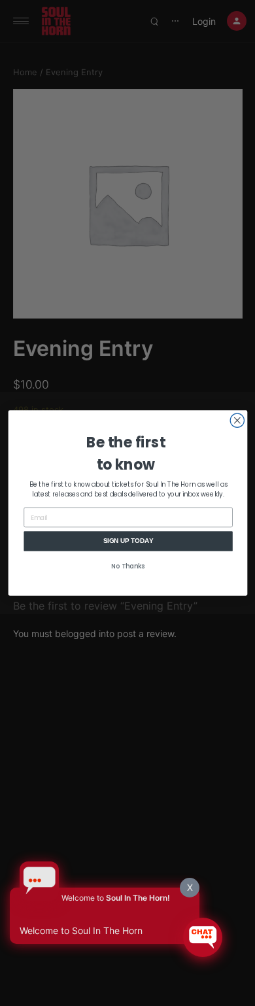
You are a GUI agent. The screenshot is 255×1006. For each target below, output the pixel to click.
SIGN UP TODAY (128, 541)
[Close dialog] (237, 420)
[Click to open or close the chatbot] (202, 937)
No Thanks (128, 566)
